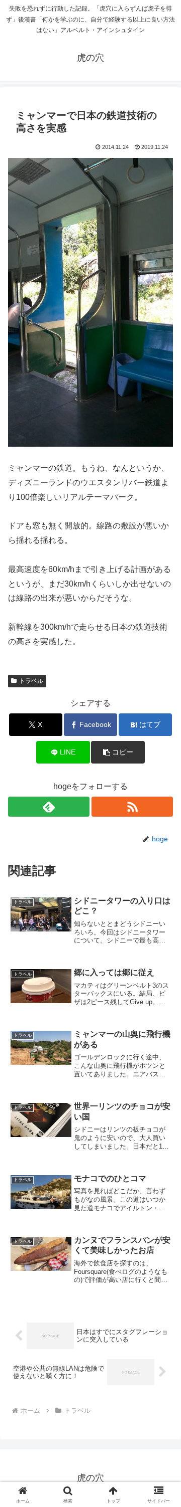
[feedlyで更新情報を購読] (48, 807)
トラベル (31, 680)
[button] (118, 752)
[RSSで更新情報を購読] (132, 807)
